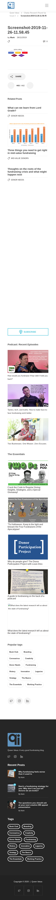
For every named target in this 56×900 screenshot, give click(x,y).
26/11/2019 (22, 37)
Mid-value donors (20, 158)
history (12, 671)
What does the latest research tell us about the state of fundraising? (28, 632)
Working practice (34, 684)
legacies (39, 671)
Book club (13, 652)
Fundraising (31, 665)
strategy (12, 678)
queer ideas (14, 13)
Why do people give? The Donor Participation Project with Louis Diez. (25, 562)
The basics (26, 678)
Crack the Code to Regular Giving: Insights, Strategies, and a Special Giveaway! (24, 489)
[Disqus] (28, 217)
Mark (12, 37)
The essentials (15, 684)
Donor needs (17, 116)
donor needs (14, 665)
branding (27, 652)
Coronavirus (14, 658)
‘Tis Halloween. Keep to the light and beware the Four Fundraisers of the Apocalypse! (25, 526)
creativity (29, 658)
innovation (25, 671)
